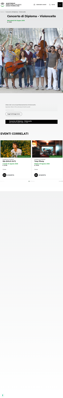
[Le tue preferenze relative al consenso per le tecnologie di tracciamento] (2, 395)
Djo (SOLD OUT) (9, 161)
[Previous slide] (2, 181)
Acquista (10, 175)
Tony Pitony (39, 161)
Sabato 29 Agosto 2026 (42, 164)
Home (2, 12)
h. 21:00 (36, 165)
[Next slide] (61, 181)
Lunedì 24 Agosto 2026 (10, 164)
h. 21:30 (5, 165)
